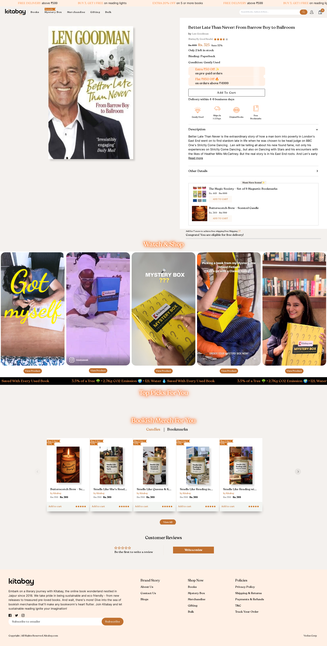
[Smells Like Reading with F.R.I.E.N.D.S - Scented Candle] (241, 473)
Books (192, 587)
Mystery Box (196, 593)
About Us (147, 587)
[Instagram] (23, 615)
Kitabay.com (51, 635)
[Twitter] (16, 615)
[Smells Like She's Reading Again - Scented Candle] (111, 473)
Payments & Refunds (249, 599)
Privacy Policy (245, 587)
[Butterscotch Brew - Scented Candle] (68, 471)
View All (167, 522)
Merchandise (196, 599)
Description (196, 129)
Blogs (144, 599)
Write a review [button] (193, 550)
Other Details (197, 171)
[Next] (298, 472)
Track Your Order (247, 612)
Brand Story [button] (150, 580)
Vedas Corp (310, 635)
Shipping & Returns (248, 593)
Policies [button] (241, 580)
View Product (32, 371)
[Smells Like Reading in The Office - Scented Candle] (197, 473)
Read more (195, 158)
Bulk (191, 612)
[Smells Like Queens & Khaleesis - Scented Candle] (154, 473)
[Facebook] (10, 615)
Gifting (192, 606)
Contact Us (148, 593)
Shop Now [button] (196, 580)
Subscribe (112, 622)
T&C (238, 606)
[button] (36, 12)
